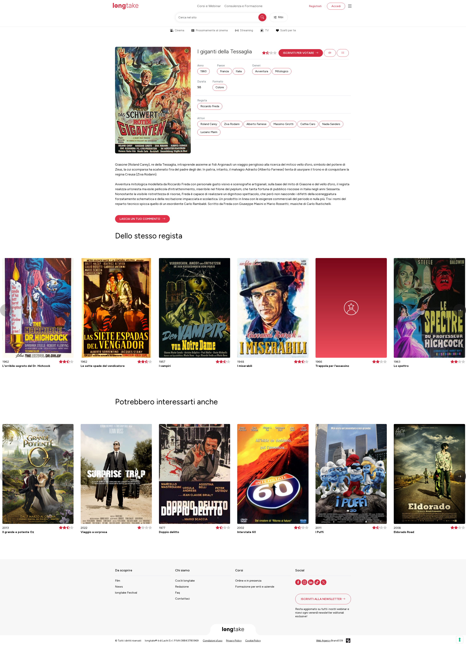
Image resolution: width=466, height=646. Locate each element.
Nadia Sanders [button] (331, 124)
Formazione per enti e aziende (254, 586)
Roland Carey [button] (208, 124)
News (119, 586)
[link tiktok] (317, 582)
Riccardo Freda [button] (209, 106)
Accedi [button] (336, 6)
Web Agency (323, 640)
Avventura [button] (261, 71)
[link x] (324, 582)
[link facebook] (298, 582)
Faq (177, 592)
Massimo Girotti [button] (283, 124)
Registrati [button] (315, 6)
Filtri (280, 17)
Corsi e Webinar (209, 6)
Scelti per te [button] (288, 30)
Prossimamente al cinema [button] (212, 30)
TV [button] (267, 30)
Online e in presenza (248, 580)
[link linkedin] (311, 582)
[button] (301, 53)
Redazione (182, 586)
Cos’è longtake (185, 580)
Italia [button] (239, 71)
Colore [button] (220, 87)
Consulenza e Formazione (243, 6)
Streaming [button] (246, 30)
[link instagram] (305, 582)
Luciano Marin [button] (208, 132)
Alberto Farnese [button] (256, 124)
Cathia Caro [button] (307, 124)
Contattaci (182, 598)
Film (117, 580)
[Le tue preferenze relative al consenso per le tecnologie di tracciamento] (459, 639)
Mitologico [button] (281, 71)
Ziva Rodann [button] (232, 124)
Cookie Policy (253, 640)
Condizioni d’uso (212, 640)
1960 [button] (203, 71)
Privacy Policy (234, 640)
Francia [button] (224, 71)
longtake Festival (126, 592)
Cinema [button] (179, 30)
